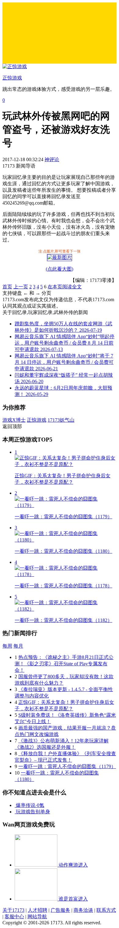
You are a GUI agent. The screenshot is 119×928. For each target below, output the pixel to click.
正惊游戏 (36, 420)
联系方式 (106, 910)
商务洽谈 (83, 910)
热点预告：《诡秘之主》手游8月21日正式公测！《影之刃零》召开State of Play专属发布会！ (64, 664)
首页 (7, 286)
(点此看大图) (59, 269)
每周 (7, 646)
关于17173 (13, 910)
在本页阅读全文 (65, 286)
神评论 (52, 159)
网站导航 (37, 916)
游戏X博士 (14, 420)
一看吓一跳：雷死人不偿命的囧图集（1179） (67, 766)
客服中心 (14, 916)
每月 (18, 646)
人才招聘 (37, 910)
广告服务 (60, 910)
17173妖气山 (61, 420)
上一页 (20, 286)
